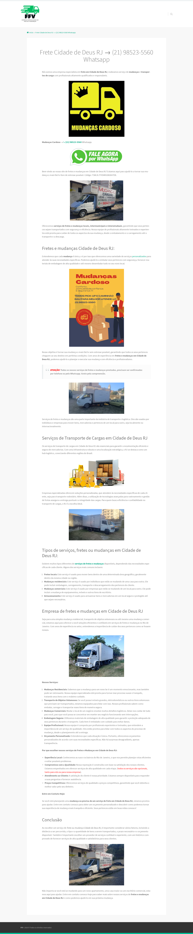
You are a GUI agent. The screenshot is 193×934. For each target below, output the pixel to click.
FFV (22, 927)
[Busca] (169, 11)
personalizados (139, 256)
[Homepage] (30, 14)
